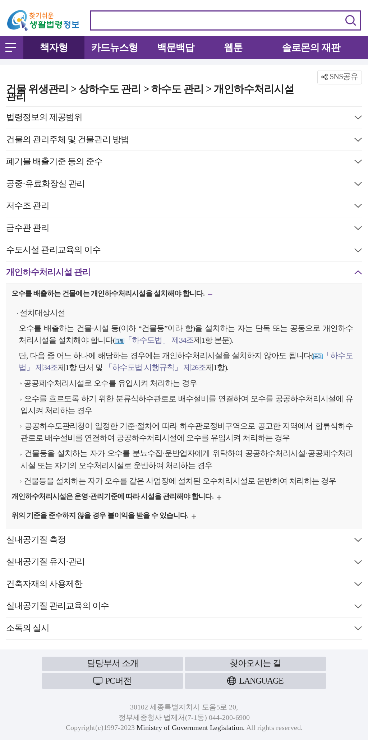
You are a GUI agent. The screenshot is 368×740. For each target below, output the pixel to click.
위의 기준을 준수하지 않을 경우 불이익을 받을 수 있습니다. (101, 517)
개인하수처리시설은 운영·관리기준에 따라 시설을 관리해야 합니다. (113, 498)
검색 (351, 20)
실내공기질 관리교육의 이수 (57, 607)
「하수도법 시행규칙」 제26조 (155, 367)
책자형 (54, 47)
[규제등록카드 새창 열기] (119, 340)
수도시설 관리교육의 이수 (53, 251)
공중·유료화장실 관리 (45, 185)
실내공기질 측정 (36, 541)
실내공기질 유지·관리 (45, 563)
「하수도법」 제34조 (159, 340)
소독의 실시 (27, 629)
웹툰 (233, 47)
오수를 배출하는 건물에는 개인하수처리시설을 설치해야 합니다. (109, 295)
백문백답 (175, 47)
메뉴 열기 (11, 47)
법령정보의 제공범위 (44, 118)
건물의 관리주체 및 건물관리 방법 (67, 141)
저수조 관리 (27, 207)
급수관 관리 (27, 229)
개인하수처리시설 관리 (48, 273)
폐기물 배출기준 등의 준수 (54, 163)
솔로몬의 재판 (311, 47)
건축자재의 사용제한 (44, 585)
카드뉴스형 (114, 47)
